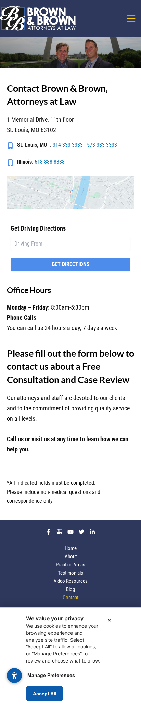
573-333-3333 (102, 145)
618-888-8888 (50, 162)
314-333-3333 (68, 145)
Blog (70, 589)
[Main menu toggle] (131, 18)
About (71, 556)
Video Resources (71, 581)
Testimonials (70, 573)
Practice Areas (70, 565)
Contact (70, 597)
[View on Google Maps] (70, 192)
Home (71, 548)
